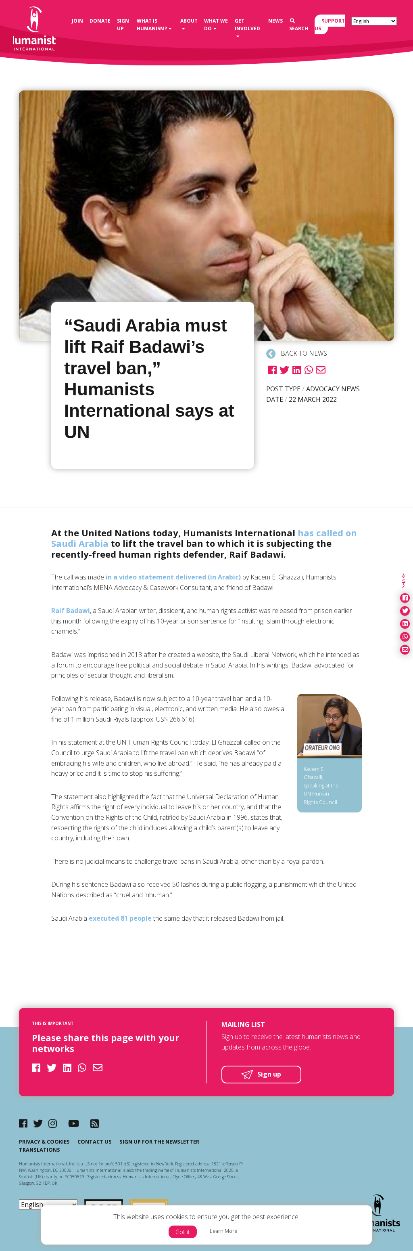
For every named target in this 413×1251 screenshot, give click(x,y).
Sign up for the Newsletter (159, 1141)
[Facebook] (23, 1123)
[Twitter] (38, 1123)
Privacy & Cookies (44, 1141)
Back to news (303, 353)
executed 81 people (120, 918)
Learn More (224, 1230)
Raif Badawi (70, 610)
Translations (39, 1149)
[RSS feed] (94, 1123)
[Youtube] (73, 1123)
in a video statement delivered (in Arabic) (173, 577)
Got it (182, 1232)
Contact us (94, 1141)
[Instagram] (52, 1123)
